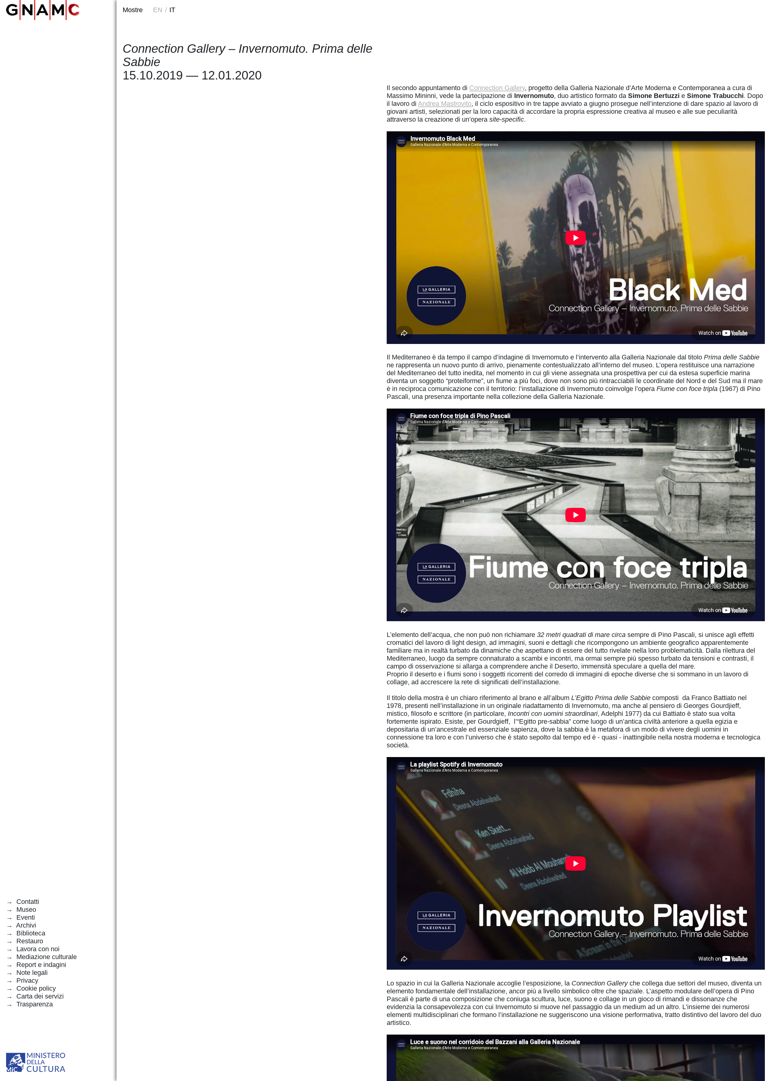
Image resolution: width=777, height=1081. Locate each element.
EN (157, 10)
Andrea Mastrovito (444, 103)
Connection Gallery (497, 88)
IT (172, 10)
